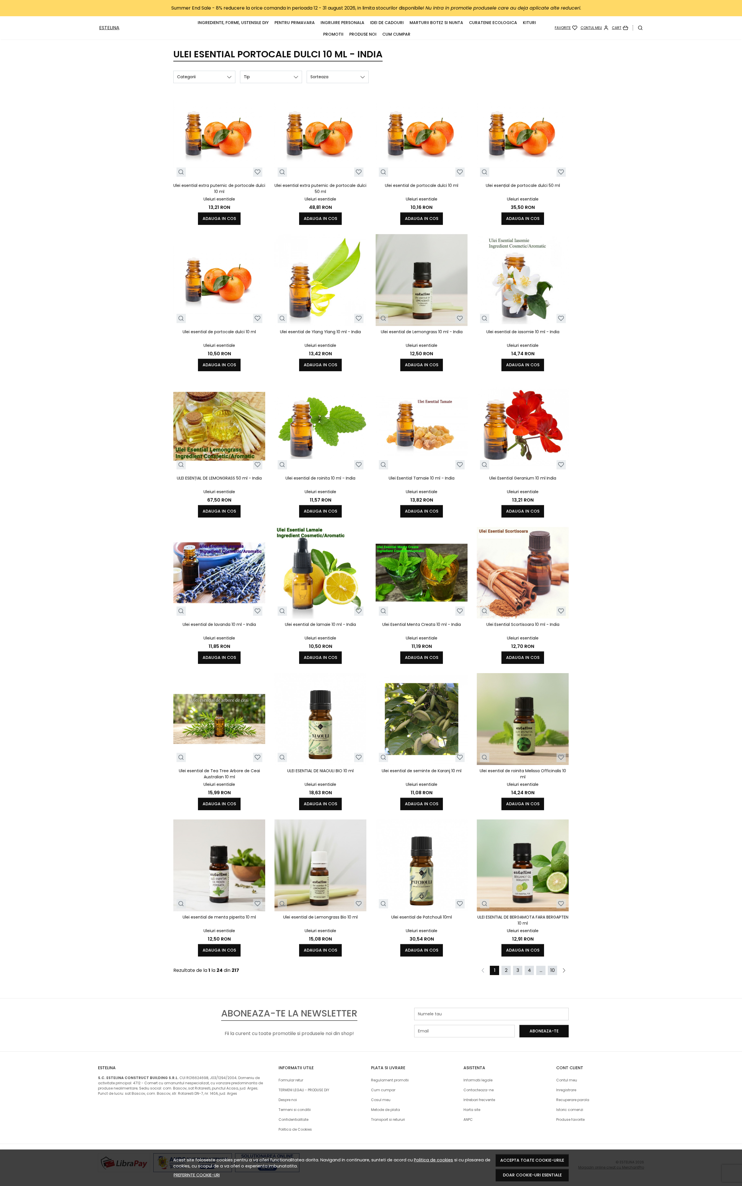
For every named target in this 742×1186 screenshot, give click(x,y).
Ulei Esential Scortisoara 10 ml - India (522, 624)
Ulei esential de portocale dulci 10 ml (421, 185)
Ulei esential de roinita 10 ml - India (320, 478)
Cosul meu (380, 1099)
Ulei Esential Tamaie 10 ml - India (421, 478)
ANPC (468, 1119)
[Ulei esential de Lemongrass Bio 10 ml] (320, 865)
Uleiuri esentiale (219, 199)
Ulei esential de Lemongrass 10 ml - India (422, 332)
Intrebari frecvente (479, 1099)
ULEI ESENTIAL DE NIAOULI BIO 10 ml (320, 771)
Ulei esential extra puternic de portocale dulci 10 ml (219, 188)
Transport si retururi (388, 1119)
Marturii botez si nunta (436, 22)
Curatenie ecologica (493, 22)
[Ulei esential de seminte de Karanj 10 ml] (422, 719)
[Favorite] (566, 27)
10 (552, 970)
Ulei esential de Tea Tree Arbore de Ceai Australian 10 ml (219, 774)
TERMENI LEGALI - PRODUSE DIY (304, 1089)
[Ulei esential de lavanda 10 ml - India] (219, 573)
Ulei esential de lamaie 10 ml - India (320, 624)
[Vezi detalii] (181, 172)
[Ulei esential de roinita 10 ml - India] (320, 426)
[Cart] (620, 27)
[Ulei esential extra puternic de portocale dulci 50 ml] (320, 134)
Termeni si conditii (295, 1109)
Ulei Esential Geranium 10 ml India (522, 478)
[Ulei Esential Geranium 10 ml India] (523, 426)
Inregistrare (566, 1089)
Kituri (529, 22)
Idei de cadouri (387, 22)
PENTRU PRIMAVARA (294, 22)
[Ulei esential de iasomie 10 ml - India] (523, 280)
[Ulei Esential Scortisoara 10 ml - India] (523, 573)
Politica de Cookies (295, 1129)
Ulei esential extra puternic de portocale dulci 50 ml (320, 188)
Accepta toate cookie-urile (532, 1160)
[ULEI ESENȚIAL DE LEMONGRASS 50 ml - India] (219, 426)
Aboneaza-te (544, 1031)
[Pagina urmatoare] (564, 970)
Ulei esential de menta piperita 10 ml (219, 917)
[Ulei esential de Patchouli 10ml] (422, 865)
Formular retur (291, 1080)
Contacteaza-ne (478, 1089)
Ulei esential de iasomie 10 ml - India (522, 332)
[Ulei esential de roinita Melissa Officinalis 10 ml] (523, 719)
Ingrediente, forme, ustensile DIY (233, 22)
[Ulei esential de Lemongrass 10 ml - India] (422, 280)
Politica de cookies (433, 1160)
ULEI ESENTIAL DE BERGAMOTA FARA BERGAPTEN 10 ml (522, 920)
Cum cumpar (396, 34)
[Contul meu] (595, 27)
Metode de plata (385, 1109)
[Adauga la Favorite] (257, 172)
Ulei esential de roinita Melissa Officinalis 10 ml (523, 774)
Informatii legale (477, 1080)
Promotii (333, 34)
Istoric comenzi (569, 1109)
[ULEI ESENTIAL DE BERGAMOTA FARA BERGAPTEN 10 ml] (523, 865)
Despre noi (288, 1099)
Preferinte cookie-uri (197, 1175)
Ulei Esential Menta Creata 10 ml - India (421, 624)
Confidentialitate (293, 1119)
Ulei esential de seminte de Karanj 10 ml (421, 771)
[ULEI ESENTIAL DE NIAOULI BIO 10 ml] (320, 719)
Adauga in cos (219, 218)
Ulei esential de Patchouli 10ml (421, 917)
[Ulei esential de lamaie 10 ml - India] (320, 573)
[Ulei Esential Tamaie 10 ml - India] (422, 426)
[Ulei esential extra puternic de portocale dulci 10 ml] (219, 134)
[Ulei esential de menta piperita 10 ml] (219, 865)
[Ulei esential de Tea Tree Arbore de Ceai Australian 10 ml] (219, 719)
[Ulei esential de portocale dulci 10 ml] (422, 134)
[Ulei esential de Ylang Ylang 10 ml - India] (320, 280)
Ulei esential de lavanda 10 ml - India (219, 624)
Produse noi (363, 34)
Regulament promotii (390, 1080)
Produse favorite (570, 1119)
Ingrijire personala (342, 22)
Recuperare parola (572, 1099)
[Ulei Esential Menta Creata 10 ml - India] (422, 573)
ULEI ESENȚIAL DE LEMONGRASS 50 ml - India (219, 478)
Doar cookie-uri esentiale (532, 1175)
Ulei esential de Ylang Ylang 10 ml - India (320, 332)
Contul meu (566, 1080)
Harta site (471, 1109)
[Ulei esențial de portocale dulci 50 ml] (523, 134)
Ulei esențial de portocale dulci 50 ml (523, 185)
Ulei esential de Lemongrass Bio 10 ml (320, 917)
